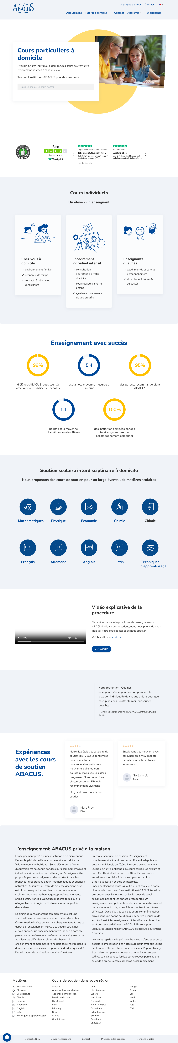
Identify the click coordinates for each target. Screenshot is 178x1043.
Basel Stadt (58, 1001)
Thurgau (134, 986)
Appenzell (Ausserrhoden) (65, 990)
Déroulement (74, 13)
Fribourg (56, 1008)
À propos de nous (130, 4)
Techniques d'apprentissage (153, 564)
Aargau (56, 986)
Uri (131, 993)
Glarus (55, 1015)
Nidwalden (96, 1001)
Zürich (133, 1008)
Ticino (133, 990)
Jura (93, 986)
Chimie (119, 521)
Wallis (133, 1001)
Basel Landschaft (61, 997)
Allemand (58, 562)
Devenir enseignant (61, 1038)
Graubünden (58, 1019)
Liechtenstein (98, 990)
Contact (149, 4)
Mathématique (24, 986)
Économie (89, 521)
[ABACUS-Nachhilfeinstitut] (23, 8)
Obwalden (96, 1008)
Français (28, 562)
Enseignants (153, 13)
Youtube (116, 637)
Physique (58, 521)
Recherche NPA (32, 1038)
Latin (120, 562)
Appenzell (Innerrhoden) (64, 993)
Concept (119, 13)
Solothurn (96, 1019)
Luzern (94, 993)
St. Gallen (96, 1022)
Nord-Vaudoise (98, 1004)
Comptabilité (23, 993)
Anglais (89, 562)
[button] (160, 4)
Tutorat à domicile (96, 13)
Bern (54, 1004)
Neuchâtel (96, 997)
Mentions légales (145, 1038)
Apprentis (133, 13)
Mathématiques (31, 521)
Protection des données (113, 1038)
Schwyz (95, 1015)
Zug (132, 1004)
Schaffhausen (98, 1012)
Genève (56, 1012)
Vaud (132, 997)
